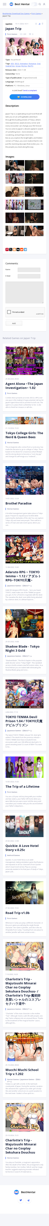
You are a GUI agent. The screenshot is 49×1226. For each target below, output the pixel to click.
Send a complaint (30, 90)
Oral (38, 63)
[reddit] (21, 249)
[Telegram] (25, 249)
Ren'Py (30, 66)
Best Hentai (22, 4)
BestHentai (28, 1192)
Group (18, 66)
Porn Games (36, 13)
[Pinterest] (7, 249)
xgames (8, 24)
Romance (32, 63)
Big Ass (24, 66)
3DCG (17, 63)
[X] (10, 249)
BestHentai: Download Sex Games (16, 13)
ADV (12, 63)
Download (26, 97)
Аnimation (24, 63)
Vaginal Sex (10, 66)
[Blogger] (14, 249)
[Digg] (18, 249)
